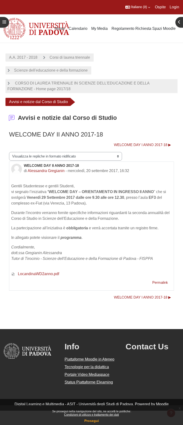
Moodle (162, 404)
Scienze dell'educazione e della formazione (51, 70)
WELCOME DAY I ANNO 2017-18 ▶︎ (142, 145)
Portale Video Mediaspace (87, 375)
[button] (137, 7)
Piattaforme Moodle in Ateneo (89, 359)
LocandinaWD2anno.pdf (38, 274)
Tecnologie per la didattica (87, 367)
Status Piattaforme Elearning (89, 382)
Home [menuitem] (60, 28)
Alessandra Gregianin (46, 171)
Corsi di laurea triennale (70, 57)
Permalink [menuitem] (160, 282)
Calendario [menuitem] (78, 28)
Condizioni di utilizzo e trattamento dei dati (91, 414)
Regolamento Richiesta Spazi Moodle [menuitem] (144, 28)
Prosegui (91, 421)
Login (174, 7)
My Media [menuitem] (99, 28)
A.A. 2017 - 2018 (23, 57)
